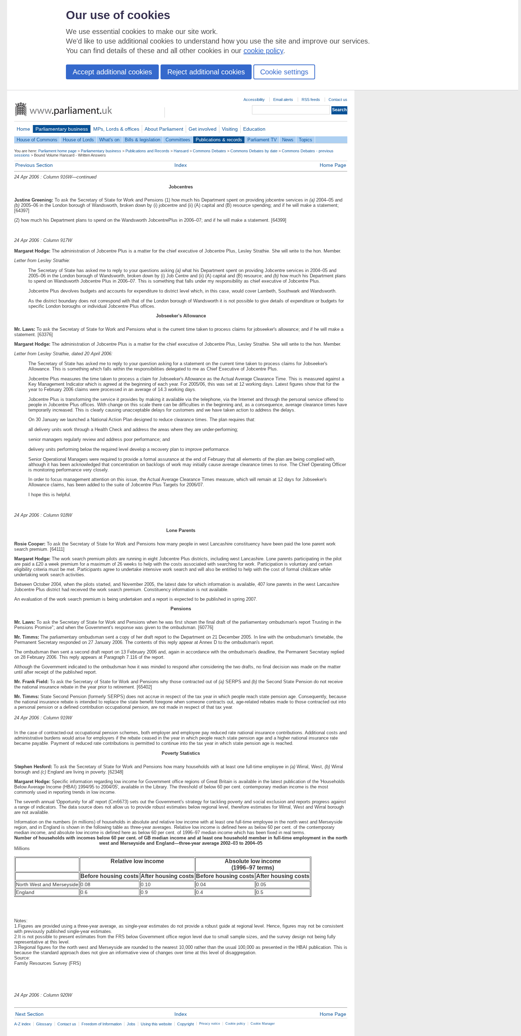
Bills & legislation (142, 139)
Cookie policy (235, 1023)
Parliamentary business (61, 129)
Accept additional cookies (112, 72)
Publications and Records (147, 151)
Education (254, 129)
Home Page (333, 165)
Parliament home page (57, 151)
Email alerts (283, 99)
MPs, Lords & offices (116, 129)
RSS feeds (311, 99)
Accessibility (254, 99)
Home (23, 129)
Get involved (203, 129)
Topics (305, 139)
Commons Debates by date (254, 151)
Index (180, 165)
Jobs (131, 1024)
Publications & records (219, 139)
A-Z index (22, 1024)
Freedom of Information (102, 1024)
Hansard (181, 151)
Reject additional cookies (206, 72)
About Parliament (164, 129)
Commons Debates (209, 151)
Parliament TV (262, 139)
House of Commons (37, 139)
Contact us (338, 99)
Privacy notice (209, 1023)
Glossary (44, 1024)
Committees (178, 139)
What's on (109, 139)
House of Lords (78, 139)
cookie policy (263, 51)
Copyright (185, 1024)
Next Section (29, 1014)
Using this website (156, 1024)
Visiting (230, 129)
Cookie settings (284, 72)
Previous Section (34, 165)
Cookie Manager (263, 1023)
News (287, 139)
